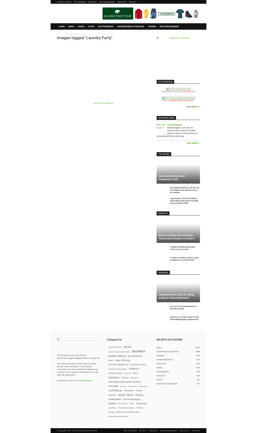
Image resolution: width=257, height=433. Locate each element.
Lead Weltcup (115, 390)
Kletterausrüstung (189, 92)
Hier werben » (193, 106)
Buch (110, 360)
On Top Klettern (174, 125)
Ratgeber (112, 403)
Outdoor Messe (125, 395)
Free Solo (125, 377)
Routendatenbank (169, 26)
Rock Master (123, 403)
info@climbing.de (84, 380)
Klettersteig (143, 386)
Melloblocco (129, 390)
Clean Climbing (122, 360)
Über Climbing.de (80, 2)
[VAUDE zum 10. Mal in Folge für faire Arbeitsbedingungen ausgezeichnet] (162, 320)
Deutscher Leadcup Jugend (117, 369)
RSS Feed (142, 430)
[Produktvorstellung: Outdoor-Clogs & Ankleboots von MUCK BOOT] (162, 260)
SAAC (132, 403)
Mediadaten (92, 2)
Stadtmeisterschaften (126, 408)
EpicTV (136, 373)
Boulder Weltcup (117, 356)
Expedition (113, 377)
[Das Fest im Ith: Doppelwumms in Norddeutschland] (162, 309)
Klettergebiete (105, 26)
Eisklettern (134, 368)
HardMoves (134, 378)
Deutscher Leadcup (138, 364)
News (71, 26)
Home (62, 26)
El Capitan (127, 373)
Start (59, 34)
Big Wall (127, 347)
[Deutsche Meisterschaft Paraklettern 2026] (178, 172)
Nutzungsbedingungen (107, 2)
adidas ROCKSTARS (115, 347)
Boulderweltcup (135, 356)
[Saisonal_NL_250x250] (178, 58)
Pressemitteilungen (132, 399)
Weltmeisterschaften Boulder (127, 412)
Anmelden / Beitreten (64, 2)
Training (139, 408)
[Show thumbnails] (103, 103)
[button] (197, 26)
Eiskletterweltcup (115, 373)
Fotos (91, 26)
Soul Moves (112, 408)
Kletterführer (132, 386)
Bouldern (138, 351)
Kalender (123, 386)
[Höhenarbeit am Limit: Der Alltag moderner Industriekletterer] (178, 290)
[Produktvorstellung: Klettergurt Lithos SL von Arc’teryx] (162, 250)
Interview (113, 386)
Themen (152, 26)
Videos (81, 26)
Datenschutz (122, 2)
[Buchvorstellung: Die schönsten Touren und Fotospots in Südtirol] (178, 231)
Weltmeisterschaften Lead (118, 416)
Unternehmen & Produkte (130, 26)
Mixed (139, 390)
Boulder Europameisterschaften (119, 352)
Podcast (139, 394)
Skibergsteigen (141, 403)
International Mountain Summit (124, 381)
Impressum (132, 2)
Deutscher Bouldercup (118, 364)
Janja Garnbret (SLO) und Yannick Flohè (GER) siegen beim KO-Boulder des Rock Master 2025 (184, 200)
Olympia (112, 395)
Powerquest (114, 399)
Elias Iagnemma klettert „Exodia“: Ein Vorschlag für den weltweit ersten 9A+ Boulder (184, 190)
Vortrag (111, 412)
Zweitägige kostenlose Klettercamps (180, 100)
